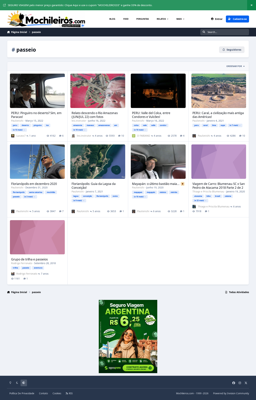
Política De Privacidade (21, 393)
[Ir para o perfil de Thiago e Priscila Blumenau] (194, 206)
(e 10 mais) (78, 130)
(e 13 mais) (18, 130)
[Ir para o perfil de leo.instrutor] (73, 135)
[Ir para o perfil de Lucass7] (12, 135)
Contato (43, 393)
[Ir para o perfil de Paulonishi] (194, 135)
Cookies (57, 393)
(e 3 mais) (28, 196)
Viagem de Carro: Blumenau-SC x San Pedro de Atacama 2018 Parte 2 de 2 (218, 186)
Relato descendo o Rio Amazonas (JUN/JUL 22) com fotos (95, 115)
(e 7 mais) (234, 125)
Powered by (231, 393)
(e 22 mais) (199, 200)
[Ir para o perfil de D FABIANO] (133, 135)
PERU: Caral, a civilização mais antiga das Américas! (218, 115)
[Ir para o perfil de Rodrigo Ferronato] (12, 273)
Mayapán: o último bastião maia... (156, 184)
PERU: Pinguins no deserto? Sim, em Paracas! (36, 115)
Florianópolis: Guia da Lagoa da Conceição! (94, 186)
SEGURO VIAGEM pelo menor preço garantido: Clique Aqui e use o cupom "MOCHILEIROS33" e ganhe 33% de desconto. (80, 5)
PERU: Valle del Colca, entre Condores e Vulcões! (151, 115)
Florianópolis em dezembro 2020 (34, 184)
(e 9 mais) (77, 200)
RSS (70, 393)
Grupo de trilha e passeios (29, 259)
